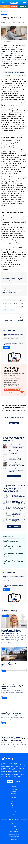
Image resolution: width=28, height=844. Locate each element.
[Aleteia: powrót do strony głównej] (14, 2)
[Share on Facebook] (14, 75)
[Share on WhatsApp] (24, 75)
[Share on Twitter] (19, 75)
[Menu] (4, 2)
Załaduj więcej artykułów (14, 476)
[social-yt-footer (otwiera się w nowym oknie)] (10, 819)
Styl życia (3, 11)
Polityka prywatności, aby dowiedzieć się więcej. (13, 344)
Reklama (14, 807)
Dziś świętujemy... (10, 541)
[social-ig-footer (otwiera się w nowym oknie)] (18, 819)
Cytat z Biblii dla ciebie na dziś (13, 555)
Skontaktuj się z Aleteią (14, 836)
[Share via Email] (22, 75)
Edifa (14, 22)
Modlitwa (22, 6)
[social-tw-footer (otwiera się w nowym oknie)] (15, 819)
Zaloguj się (22, 417)
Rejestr (5, 6)
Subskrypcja (14, 803)
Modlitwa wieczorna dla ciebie (12, 547)
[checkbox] (3, 342)
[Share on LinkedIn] (17, 75)
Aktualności (14, 789)
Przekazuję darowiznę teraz (11, 389)
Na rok (14, 814)
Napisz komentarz (14, 423)
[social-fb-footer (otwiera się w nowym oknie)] (12, 819)
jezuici (4, 723)
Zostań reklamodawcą (14, 834)
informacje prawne (14, 831)
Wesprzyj (13, 6)
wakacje (4, 698)
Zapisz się (6, 347)
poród (4, 671)
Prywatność (14, 839)
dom (4, 649)
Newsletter (14, 799)
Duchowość (14, 793)
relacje (12, 310)
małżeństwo (5, 310)
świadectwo (5, 616)
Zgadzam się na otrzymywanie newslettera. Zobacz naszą (13, 343)
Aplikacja (14, 801)
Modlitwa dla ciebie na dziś (13, 562)
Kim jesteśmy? (14, 829)
